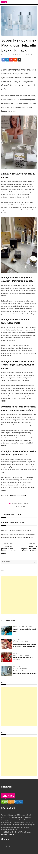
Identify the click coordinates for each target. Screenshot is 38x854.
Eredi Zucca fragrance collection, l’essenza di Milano (29, 548)
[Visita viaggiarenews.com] (19, 802)
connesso (12, 530)
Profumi (21, 641)
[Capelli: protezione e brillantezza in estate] (6, 630)
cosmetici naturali (17, 503)
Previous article (8, 543)
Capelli (30, 626)
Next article (31, 543)
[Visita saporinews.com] (4, 802)
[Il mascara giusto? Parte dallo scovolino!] (6, 657)
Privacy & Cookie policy (8, 834)
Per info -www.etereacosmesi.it (13, 496)
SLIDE (26, 641)
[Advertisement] (19, 595)
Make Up (21, 655)
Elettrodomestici (23, 668)
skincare (26, 503)
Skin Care (21, 55)
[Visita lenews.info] (11, 802)
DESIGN (15, 668)
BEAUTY (15, 55)
